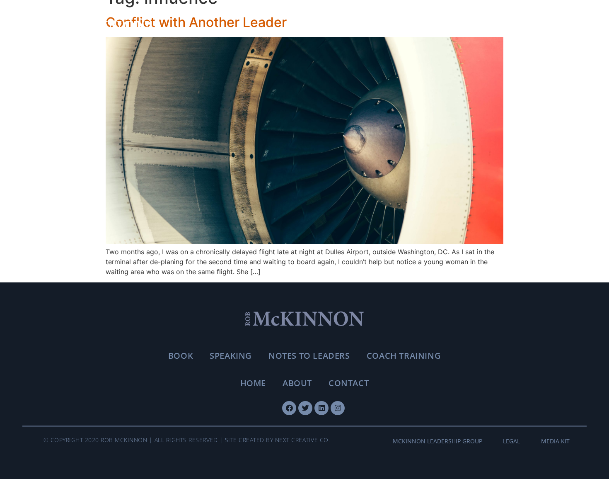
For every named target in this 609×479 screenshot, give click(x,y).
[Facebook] (289, 408)
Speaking (231, 355)
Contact (349, 383)
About (297, 383)
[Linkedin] (321, 408)
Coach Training (404, 355)
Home (253, 383)
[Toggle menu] (559, 27)
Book (180, 355)
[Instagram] (338, 408)
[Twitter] (305, 408)
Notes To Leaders (309, 355)
